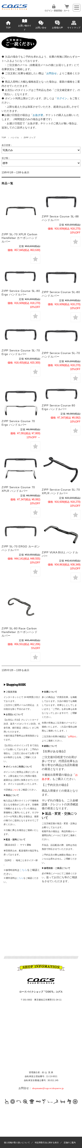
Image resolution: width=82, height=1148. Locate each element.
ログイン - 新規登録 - (54, 10)
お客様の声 (57, 27)
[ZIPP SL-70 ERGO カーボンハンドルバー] (21, 533)
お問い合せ (40, 27)
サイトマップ (73, 27)
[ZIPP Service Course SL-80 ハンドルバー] (61, 278)
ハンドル (15, 137)
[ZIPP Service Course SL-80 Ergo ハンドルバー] (21, 277)
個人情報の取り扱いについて (17, 1142)
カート (67, 10)
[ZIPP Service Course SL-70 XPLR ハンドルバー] (61, 470)
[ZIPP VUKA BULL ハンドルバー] (61, 536)
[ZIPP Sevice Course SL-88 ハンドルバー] (61, 202)
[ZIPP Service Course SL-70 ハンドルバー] (61, 337)
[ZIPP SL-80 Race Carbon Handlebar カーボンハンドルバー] (21, 605)
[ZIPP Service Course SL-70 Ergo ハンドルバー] (21, 336)
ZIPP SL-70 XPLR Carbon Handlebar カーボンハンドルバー (19, 238)
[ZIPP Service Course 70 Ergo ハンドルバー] (21, 402)
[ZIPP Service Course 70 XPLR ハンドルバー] (21, 469)
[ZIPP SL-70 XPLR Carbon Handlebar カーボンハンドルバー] (21, 211)
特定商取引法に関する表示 (47, 1142)
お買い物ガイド (24, 27)
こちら (23, 869)
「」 (51, 73)
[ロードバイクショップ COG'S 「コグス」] (14, 9)
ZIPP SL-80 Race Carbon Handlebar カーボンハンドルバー (19, 632)
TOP (8, 27)
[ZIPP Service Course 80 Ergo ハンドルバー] (61, 394)
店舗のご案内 (70, 1142)
